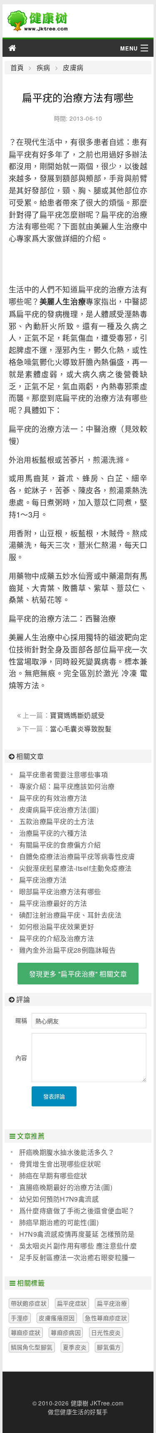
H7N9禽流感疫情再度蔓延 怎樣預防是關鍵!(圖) (73, 1234)
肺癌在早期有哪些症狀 (53, 1175)
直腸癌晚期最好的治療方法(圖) (65, 1187)
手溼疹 (20, 1318)
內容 (21, 1057)
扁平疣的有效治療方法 (53, 798)
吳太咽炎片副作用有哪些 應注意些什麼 (78, 1245)
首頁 (17, 67)
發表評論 (54, 1096)
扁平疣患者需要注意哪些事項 (63, 774)
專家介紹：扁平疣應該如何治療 (67, 786)
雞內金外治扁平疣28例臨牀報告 (67, 950)
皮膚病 (73, 67)
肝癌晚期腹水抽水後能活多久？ (67, 1152)
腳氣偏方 (109, 1347)
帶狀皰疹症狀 (29, 1303)
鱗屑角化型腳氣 (32, 1347)
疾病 (43, 67)
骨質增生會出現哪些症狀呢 (60, 1164)
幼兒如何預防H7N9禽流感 (59, 1199)
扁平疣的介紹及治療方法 (56, 938)
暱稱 (21, 1020)
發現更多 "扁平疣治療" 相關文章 (78, 974)
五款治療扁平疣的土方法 (56, 821)
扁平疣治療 (112, 1303)
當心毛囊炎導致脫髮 (80, 728)
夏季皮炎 (75, 1347)
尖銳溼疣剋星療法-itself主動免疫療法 (75, 868)
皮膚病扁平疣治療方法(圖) (59, 809)
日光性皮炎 (106, 1332)
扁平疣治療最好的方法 (53, 903)
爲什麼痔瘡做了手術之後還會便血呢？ (77, 1210)
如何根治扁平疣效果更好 (56, 926)
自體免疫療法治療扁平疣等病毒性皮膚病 (73, 857)
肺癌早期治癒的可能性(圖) (59, 1222)
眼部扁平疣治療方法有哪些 (60, 891)
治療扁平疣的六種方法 (53, 833)
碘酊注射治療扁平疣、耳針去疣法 (70, 915)
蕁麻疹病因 (66, 1332)
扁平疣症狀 (72, 1303)
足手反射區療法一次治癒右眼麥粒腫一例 (73, 1258)
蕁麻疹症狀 (26, 1332)
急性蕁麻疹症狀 (106, 1318)
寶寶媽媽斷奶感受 (77, 715)
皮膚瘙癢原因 (57, 1318)
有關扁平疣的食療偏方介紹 (60, 845)
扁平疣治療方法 (43, 880)
